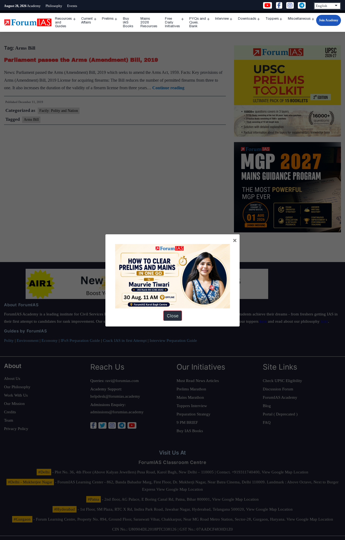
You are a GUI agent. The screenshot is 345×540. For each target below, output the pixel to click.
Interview (222, 18)
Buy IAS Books (128, 22)
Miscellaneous (299, 18)
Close (172, 315)
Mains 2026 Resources (148, 22)
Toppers (272, 18)
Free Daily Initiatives (172, 22)
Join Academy (328, 20)
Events (72, 6)
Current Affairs (87, 20)
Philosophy (54, 6)
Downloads (247, 18)
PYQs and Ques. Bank (197, 22)
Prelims (108, 18)
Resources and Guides (63, 22)
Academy (34, 6)
